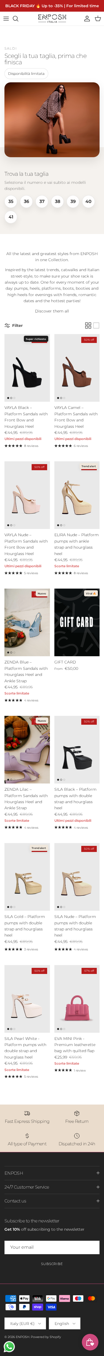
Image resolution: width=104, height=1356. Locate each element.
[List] (96, 325)
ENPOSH (22, 1337)
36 (26, 201)
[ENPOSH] (52, 18)
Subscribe (52, 1264)
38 (57, 201)
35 (10, 201)
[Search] (18, 18)
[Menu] (6, 18)
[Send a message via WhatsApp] (9, 1346)
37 (42, 201)
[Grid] (88, 325)
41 (11, 217)
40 (88, 201)
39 (73, 201)
